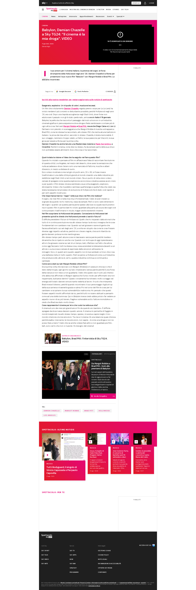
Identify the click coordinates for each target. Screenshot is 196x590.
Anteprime (62, 16)
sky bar (73, 563)
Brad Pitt (82, 126)
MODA (108, 9)
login (151, 3)
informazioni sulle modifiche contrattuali (103, 582)
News (53, 16)
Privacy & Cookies (85, 582)
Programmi (74, 572)
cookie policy (103, 555)
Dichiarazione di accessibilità (109, 563)
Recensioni (100, 16)
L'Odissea (64, 9)
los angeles (50, 415)
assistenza (136, 582)
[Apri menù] (43, 9)
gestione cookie (104, 550)
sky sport (45, 550)
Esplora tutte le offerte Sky (63, 3)
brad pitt (88, 411)
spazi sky (73, 568)
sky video (45, 559)
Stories (116, 9)
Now (71, 559)
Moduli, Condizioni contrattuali (70, 582)
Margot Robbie (69, 126)
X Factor (100, 9)
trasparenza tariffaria (126, 582)
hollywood (104, 411)
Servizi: (72, 546)
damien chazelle (52, 411)
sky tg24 (44, 555)
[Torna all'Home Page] (51, 9)
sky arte (44, 563)
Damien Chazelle (71, 108)
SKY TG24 (125, 9)
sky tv (72, 550)
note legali (102, 559)
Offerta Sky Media (105, 568)
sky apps (73, 555)
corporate (102, 572)
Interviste (73, 16)
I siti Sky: (44, 546)
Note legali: (102, 546)
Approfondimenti (86, 16)
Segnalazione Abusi (94, 586)
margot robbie (72, 411)
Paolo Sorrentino (103, 144)
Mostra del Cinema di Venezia (82, 9)
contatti (143, 582)
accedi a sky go (145, 545)
